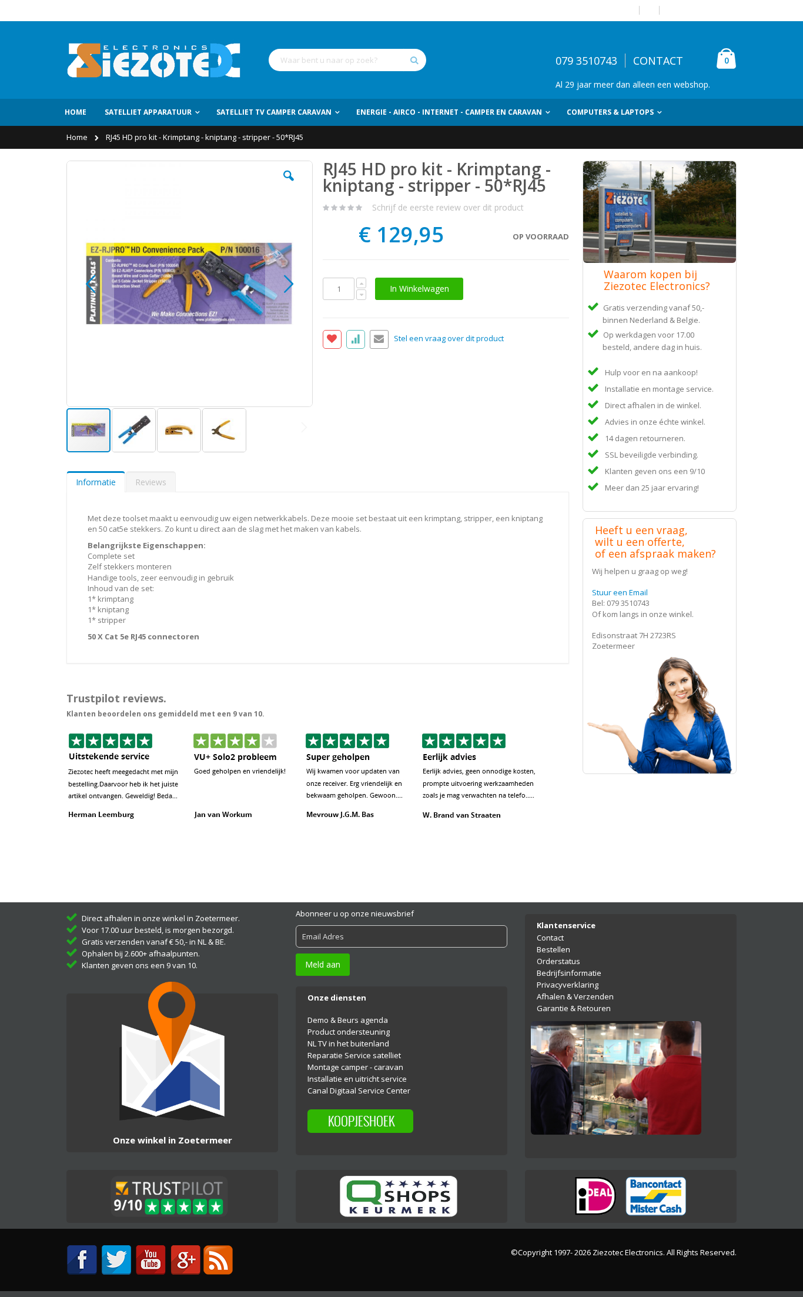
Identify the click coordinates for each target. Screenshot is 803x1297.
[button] (288, 184)
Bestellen (553, 949)
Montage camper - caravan (355, 1067)
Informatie (96, 482)
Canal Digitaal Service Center (358, 1090)
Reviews (150, 482)
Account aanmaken (702, 10)
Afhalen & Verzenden (575, 996)
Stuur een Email (620, 592)
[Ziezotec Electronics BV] (154, 60)
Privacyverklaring (567, 984)
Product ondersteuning (348, 1031)
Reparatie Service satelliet (354, 1055)
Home (77, 137)
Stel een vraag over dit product (449, 339)
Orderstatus (558, 961)
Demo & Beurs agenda (347, 1020)
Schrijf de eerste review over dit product (448, 207)
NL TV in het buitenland (348, 1043)
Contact (550, 937)
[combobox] (347, 60)
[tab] (95, 481)
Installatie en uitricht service (357, 1078)
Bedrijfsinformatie (569, 973)
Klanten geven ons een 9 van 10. (140, 965)
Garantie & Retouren (574, 1008)
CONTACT (658, 61)
